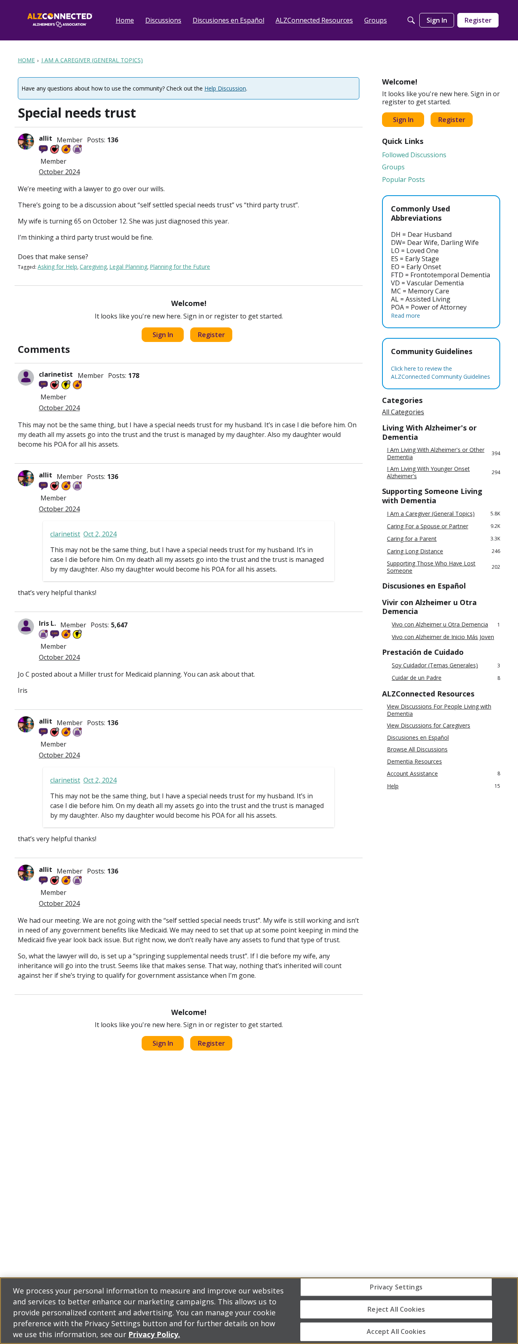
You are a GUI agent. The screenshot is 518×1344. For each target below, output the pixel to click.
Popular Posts (403, 179)
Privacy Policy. (154, 1334)
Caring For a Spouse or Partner (443, 526)
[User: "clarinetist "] (26, 377)
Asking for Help (57, 266)
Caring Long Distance (443, 551)
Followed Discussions (414, 154)
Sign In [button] (163, 334)
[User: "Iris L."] (26, 626)
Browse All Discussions (417, 749)
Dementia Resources (414, 761)
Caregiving (93, 266)
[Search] (411, 20)
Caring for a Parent (443, 538)
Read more (405, 315)
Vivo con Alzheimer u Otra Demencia (446, 625)
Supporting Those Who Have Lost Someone (443, 567)
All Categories (403, 412)
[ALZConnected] (59, 20)
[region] (259, 1310)
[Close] (505, 1310)
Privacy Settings (396, 1286)
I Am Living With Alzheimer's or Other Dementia (443, 453)
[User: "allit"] (26, 141)
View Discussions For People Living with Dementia (439, 710)
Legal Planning (128, 266)
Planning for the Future (180, 266)
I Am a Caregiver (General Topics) (443, 513)
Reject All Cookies (396, 1308)
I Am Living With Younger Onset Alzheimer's (443, 472)
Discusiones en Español (418, 737)
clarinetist (56, 374)
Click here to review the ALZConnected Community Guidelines (440, 372)
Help (443, 786)
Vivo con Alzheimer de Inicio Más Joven (443, 637)
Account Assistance (443, 773)
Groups (393, 166)
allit (45, 138)
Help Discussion (225, 88)
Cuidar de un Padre (446, 678)
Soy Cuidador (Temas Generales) (446, 665)
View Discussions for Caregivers (428, 725)
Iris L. (47, 623)
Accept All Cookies (396, 1331)
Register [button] (211, 334)
